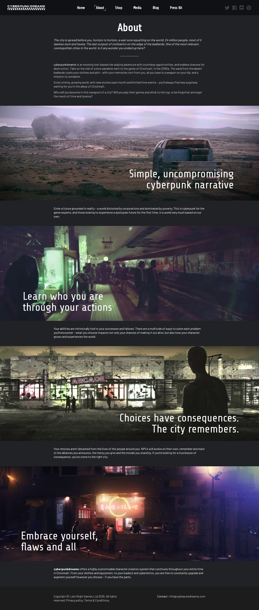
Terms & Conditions (96, 600)
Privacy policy (74, 600)
